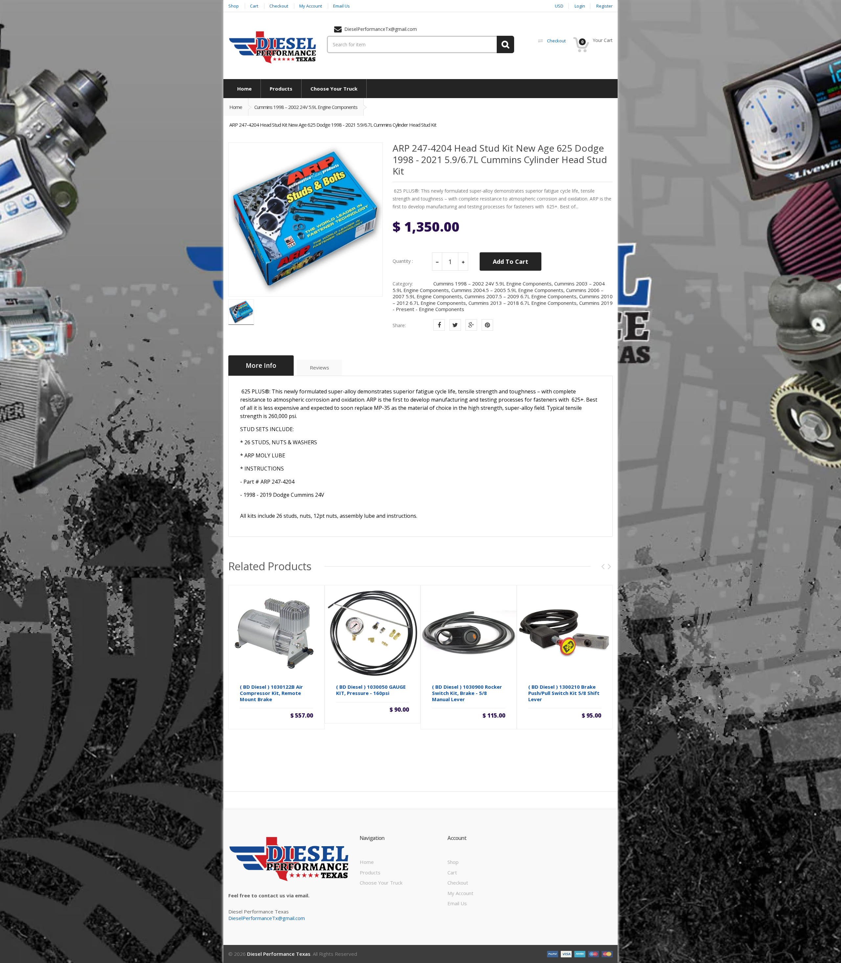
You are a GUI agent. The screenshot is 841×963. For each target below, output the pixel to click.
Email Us (457, 903)
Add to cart (276, 715)
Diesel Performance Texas (278, 954)
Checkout (457, 882)
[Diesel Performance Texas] (272, 47)
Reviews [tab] (319, 367)
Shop (453, 862)
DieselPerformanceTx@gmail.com (266, 918)
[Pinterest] (487, 325)
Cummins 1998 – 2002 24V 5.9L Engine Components (305, 107)
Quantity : (403, 261)
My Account (460, 893)
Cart (452, 872)
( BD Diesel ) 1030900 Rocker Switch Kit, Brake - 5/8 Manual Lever (467, 692)
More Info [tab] (261, 365)
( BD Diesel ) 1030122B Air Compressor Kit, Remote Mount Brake (271, 692)
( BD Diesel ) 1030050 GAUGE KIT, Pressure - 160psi (371, 689)
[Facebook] (439, 325)
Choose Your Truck (381, 882)
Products (370, 872)
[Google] (471, 325)
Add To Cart (510, 261)
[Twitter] (455, 325)
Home (235, 107)
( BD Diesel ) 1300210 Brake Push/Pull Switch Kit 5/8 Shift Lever (564, 692)
